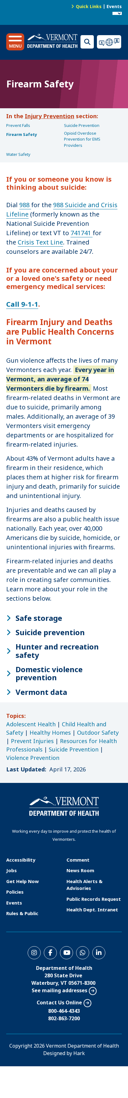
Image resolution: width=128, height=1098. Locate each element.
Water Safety (18, 154)
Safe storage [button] (39, 618)
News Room (80, 870)
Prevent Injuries (32, 741)
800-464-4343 (64, 1010)
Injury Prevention (49, 116)
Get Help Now (22, 881)
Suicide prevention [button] (50, 632)
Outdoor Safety (98, 732)
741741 (82, 233)
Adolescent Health (31, 724)
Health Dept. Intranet (92, 909)
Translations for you (109, 42)
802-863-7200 (64, 1018)
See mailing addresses (59, 990)
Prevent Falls (18, 125)
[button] (15, 41)
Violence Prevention (32, 757)
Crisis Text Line (40, 242)
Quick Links (89, 6)
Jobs (11, 870)
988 (25, 205)
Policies (15, 892)
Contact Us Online (59, 1002)
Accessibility (20, 860)
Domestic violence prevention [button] (49, 673)
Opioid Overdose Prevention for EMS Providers (82, 139)
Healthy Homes (50, 732)
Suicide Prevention (81, 125)
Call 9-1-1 (22, 304)
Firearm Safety (21, 134)
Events (114, 6)
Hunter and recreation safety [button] (57, 651)
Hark (79, 1053)
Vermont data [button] (41, 692)
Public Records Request (93, 899)
